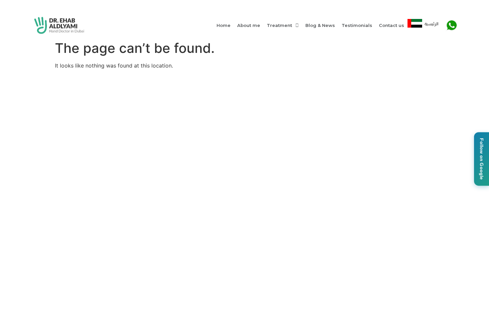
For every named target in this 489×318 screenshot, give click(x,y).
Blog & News (320, 25)
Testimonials (357, 25)
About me (248, 25)
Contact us (391, 25)
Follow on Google (481, 159)
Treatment (279, 25)
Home (224, 25)
